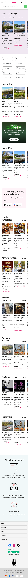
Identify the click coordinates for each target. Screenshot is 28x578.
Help (2, 531)
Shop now (4, 18)
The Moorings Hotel (19, 34)
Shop (2, 523)
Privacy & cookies (8, 570)
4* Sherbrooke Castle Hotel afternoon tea (18, 274)
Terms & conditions (19, 570)
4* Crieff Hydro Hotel (6, 100)
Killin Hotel (5, 34)
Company (3, 535)
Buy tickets (14, 139)
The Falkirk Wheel (19, 356)
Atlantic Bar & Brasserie (5, 236)
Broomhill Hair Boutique (6, 316)
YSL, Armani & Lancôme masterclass (5, 394)
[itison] (14, 2)
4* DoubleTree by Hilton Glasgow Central (6, 274)
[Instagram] (14, 546)
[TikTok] (18, 546)
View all (24, 149)
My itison (3, 527)
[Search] (25, 6)
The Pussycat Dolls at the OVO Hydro (19, 393)
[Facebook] (9, 546)
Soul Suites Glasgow (19, 315)
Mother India (17, 235)
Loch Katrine (5, 356)
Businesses (4, 539)
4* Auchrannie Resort (18, 100)
